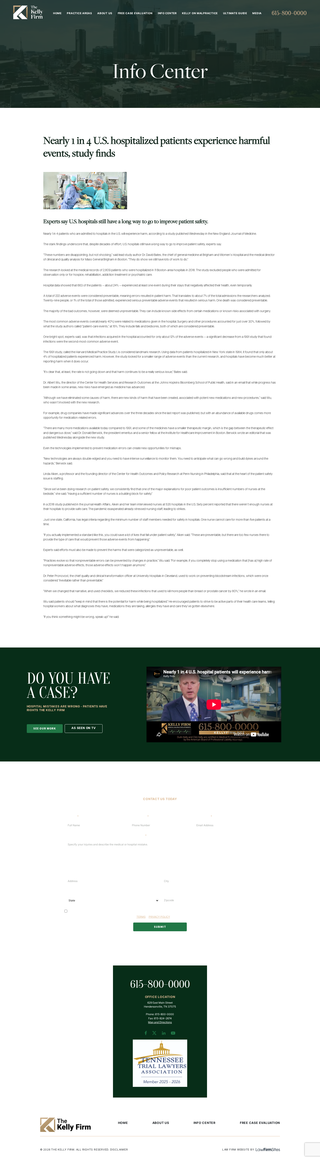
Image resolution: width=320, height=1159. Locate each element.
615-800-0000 (289, 13)
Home (57, 13)
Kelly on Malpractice (200, 13)
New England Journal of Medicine (234, 234)
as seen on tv (83, 728)
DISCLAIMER (119, 1150)
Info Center (167, 13)
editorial (254, 433)
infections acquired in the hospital (115, 337)
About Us (104, 13)
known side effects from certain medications (190, 311)
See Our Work (44, 728)
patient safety (196, 244)
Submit (160, 927)
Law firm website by (238, 1150)
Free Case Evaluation (135, 13)
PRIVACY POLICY (159, 917)
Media (257, 13)
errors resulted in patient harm (151, 296)
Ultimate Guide (235, 13)
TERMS (141, 917)
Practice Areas (79, 13)
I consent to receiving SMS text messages (95, 911)
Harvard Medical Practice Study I (96, 352)
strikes (181, 509)
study (58, 504)
